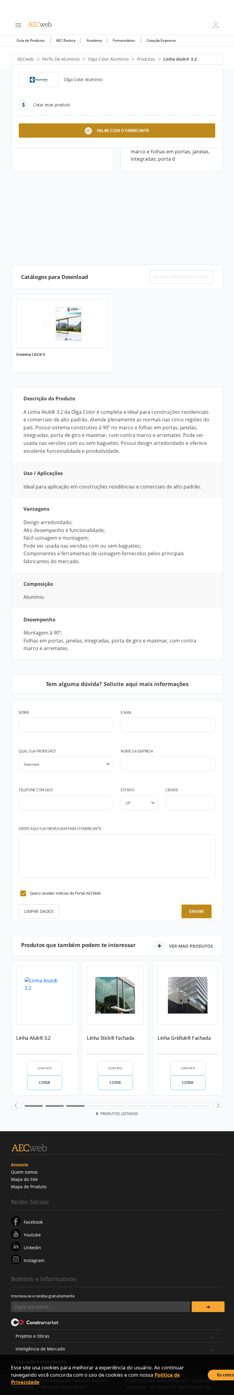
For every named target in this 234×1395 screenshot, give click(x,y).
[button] (16, 1106)
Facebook (33, 1222)
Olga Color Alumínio (108, 59)
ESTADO (127, 789)
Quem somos (24, 1172)
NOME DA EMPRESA (137, 751)
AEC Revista (66, 40)
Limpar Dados (39, 911)
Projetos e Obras (32, 1336)
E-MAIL (126, 712)
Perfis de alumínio (61, 59)
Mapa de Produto (28, 1186)
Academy (94, 40)
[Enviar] (208, 1306)
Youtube (32, 1235)
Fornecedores (124, 40)
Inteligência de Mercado (40, 1349)
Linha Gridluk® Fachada (184, 1038)
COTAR (44, 1082)
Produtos (146, 59)
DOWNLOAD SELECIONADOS (181, 277)
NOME (24, 712)
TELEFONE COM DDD (36, 789)
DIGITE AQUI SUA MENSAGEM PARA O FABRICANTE (60, 828)
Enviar (196, 911)
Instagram (34, 1260)
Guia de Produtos (30, 40)
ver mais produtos (191, 946)
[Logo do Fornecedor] (38, 79)
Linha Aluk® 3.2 (33, 1038)
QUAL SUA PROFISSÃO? (37, 751)
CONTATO (44, 1068)
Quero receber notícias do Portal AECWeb (65, 893)
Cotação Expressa (161, 40)
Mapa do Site (24, 1179)
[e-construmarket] (35, 1321)
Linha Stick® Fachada (110, 1038)
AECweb (25, 59)
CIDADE (171, 789)
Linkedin (32, 1247)
